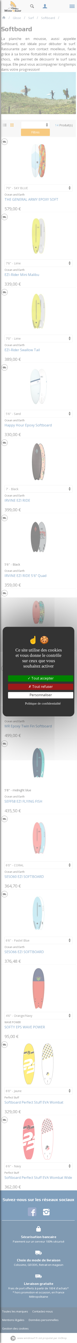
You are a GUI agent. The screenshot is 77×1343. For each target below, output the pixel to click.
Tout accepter (42, 678)
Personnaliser (41, 695)
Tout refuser (42, 686)
